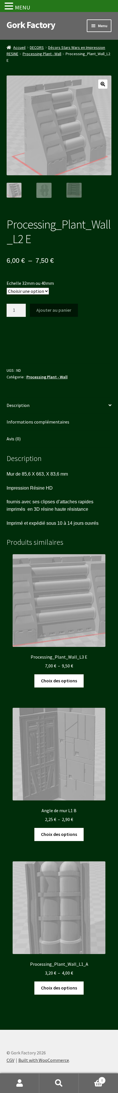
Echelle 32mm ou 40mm (30, 283)
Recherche (58, 1083)
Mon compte (19, 1083)
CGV (10, 1060)
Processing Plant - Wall (42, 53)
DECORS (37, 47)
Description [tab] (18, 405)
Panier (91, 1078)
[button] (102, 84)
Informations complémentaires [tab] (38, 422)
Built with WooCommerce (43, 1060)
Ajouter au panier (53, 310)
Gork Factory (31, 25)
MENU (22, 7)
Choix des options (59, 680)
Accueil (19, 47)
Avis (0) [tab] (14, 439)
